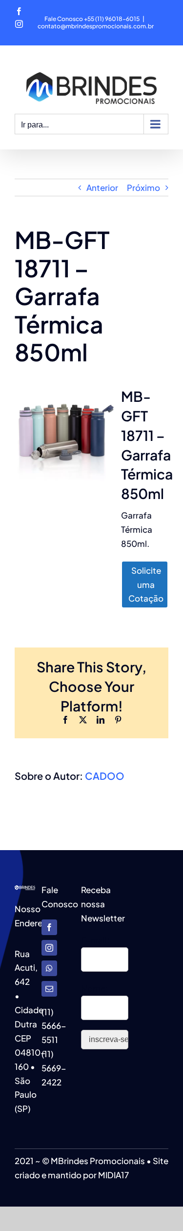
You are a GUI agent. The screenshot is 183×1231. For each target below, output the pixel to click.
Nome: (94, 988)
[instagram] (49, 948)
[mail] (49, 989)
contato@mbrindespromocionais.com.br (96, 26)
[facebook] (49, 927)
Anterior (102, 187)
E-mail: (95, 940)
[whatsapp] (49, 968)
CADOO (104, 776)
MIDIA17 (113, 1174)
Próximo (143, 187)
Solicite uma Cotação (145, 584)
